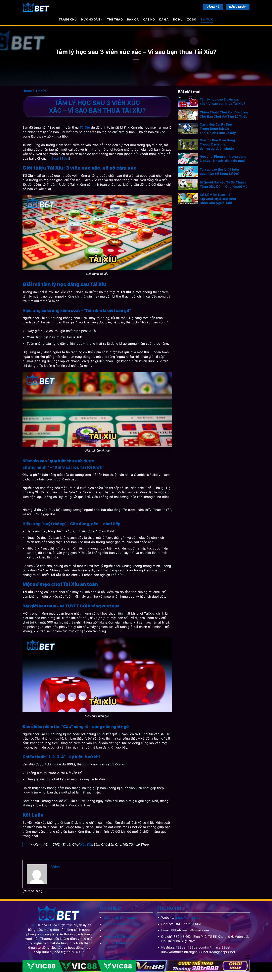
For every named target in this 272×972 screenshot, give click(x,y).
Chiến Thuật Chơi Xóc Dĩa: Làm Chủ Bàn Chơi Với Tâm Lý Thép (224, 114)
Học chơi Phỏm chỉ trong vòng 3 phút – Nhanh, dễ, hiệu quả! (223, 158)
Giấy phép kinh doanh (120, 917)
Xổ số (191, 19)
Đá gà (164, 19)
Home (27, 91)
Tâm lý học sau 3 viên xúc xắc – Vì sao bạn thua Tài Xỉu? (222, 101)
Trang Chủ (68, 19)
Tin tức (207, 19)
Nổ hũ (178, 19)
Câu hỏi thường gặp (119, 943)
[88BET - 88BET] (36, 7)
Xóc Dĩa (86, 844)
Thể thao (115, 19)
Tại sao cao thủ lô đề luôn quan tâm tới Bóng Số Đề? (220, 171)
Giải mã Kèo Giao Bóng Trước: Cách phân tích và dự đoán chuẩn (217, 144)
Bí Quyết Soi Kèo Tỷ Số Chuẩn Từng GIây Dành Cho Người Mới (224, 184)
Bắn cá (133, 19)
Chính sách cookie (117, 930)
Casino (149, 19)
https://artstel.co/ (188, 917)
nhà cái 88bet (58, 158)
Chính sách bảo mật (119, 924)
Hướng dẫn (90, 19)
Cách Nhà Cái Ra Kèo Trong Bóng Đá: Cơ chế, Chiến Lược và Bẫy (218, 128)
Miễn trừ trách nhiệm (119, 937)
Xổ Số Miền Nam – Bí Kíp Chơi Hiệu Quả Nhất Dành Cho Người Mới (218, 199)
